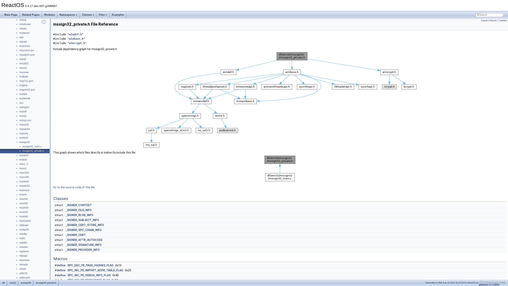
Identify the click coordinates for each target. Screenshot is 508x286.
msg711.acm (26, 81)
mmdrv (23, 28)
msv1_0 (23, 164)
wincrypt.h (77, 43)
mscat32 (24, 63)
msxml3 (23, 203)
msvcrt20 (24, 172)
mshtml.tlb (24, 98)
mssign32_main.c (32, 146)
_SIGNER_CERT (76, 235)
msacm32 (24, 46)
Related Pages (30, 14)
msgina (23, 85)
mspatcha (24, 129)
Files (102, 14)
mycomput (25, 220)
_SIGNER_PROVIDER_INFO (83, 249)
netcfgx (23, 234)
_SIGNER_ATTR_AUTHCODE (84, 240)
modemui (24, 33)
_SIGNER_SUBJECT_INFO (82, 220)
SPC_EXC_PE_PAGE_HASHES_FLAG (90, 265)
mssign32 (24, 142)
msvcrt (22, 168)
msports (23, 133)
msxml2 (23, 199)
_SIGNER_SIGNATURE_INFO (84, 244)
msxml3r (24, 207)
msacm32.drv (26, 50)
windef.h (75, 34)
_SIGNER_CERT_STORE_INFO (85, 225)
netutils (23, 242)
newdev (23, 247)
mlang (22, 19)
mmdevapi (25, 24)
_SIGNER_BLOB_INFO (79, 215)
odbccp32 (24, 277)
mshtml (23, 94)
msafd (22, 59)
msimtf (22, 111)
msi (21, 102)
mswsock (24, 190)
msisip (22, 116)
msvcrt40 (24, 177)
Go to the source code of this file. (74, 187)
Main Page (10, 14)
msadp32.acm (27, 54)
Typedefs (502, 20)
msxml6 (23, 216)
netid (22, 238)
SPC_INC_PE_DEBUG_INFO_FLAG (89, 275)
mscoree (24, 72)
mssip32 (24, 155)
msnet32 (24, 124)
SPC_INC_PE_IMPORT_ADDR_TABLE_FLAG (95, 270)
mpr (21, 37)
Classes (87, 14)
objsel (22, 269)
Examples (118, 14)
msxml (22, 194)
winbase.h (76, 38)
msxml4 (23, 212)
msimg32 (24, 107)
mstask (23, 159)
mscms (23, 68)
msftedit (23, 76)
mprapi (23, 41)
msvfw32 (24, 181)
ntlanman (24, 260)
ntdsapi (23, 255)
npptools (24, 251)
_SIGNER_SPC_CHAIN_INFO (84, 230)
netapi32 (24, 229)
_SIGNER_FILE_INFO (79, 210)
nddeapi (23, 225)
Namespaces (67, 14)
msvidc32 (24, 186)
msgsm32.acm (27, 89)
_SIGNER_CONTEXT (79, 205)
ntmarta (23, 264)
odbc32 (23, 273)
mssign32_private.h (33, 151)
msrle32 (23, 137)
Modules (49, 14)
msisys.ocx (25, 120)
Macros (493, 20)
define (61, 265)
